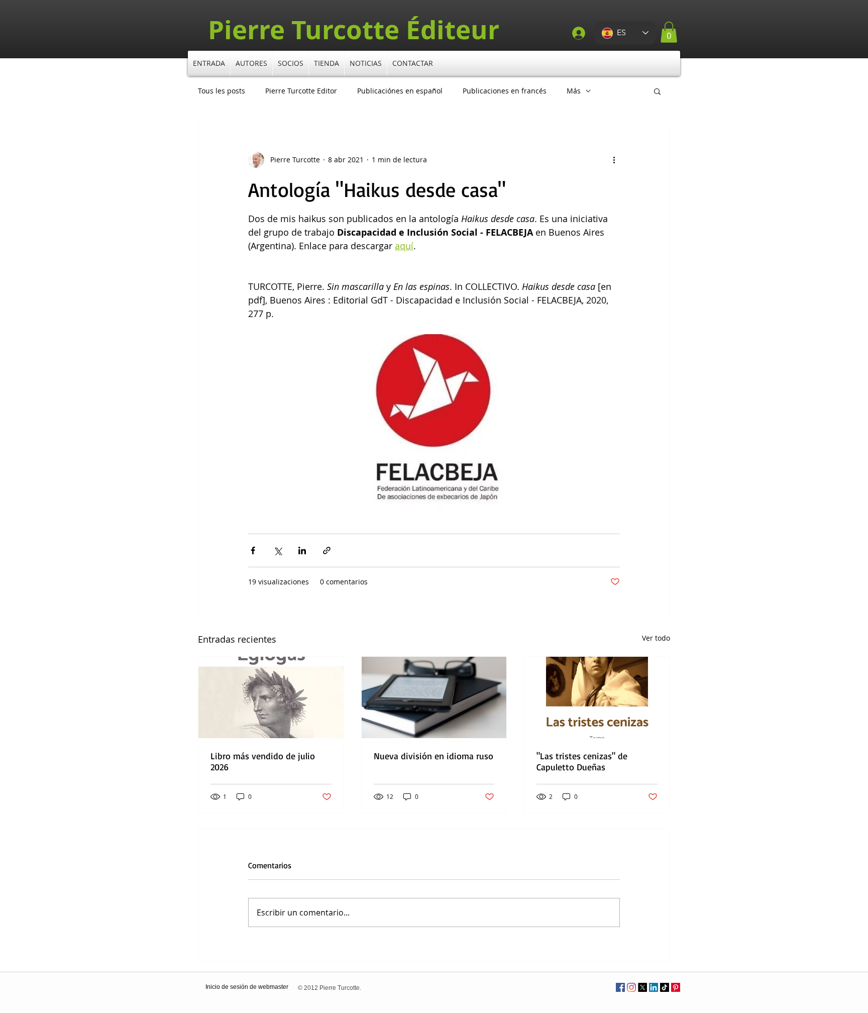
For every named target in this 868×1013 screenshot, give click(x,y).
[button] (669, 32)
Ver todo (656, 638)
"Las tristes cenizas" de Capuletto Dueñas (581, 761)
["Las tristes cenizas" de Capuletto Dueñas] (597, 697)
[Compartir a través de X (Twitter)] (277, 550)
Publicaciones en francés (505, 90)
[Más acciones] (614, 160)
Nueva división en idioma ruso (433, 755)
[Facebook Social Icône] (620, 987)
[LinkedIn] (653, 987)
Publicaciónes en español (400, 90)
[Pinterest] (675, 987)
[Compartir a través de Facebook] (253, 550)
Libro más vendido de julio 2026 (262, 761)
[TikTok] (664, 987)
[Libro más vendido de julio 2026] (271, 697)
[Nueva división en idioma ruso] (434, 697)
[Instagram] (631, 987)
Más (574, 90)
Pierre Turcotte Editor (301, 90)
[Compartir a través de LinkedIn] (302, 550)
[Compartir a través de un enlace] (327, 550)
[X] (642, 987)
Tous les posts (221, 90)
